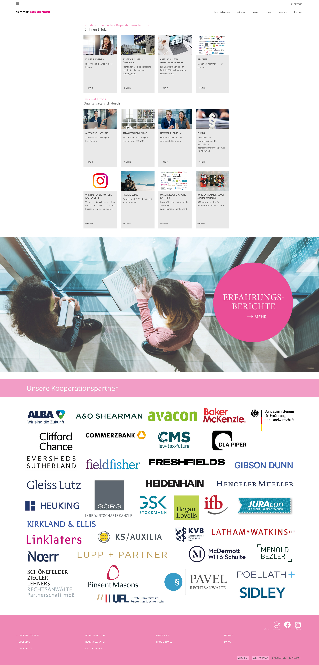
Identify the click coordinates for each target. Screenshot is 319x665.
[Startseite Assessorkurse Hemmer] (285, 3)
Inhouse (202, 59)
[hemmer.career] (159, 607)
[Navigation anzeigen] (17, 3)
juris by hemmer (93, 648)
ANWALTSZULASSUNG (96, 133)
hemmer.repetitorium (27, 635)
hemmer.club (23, 641)
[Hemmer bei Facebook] (287, 630)
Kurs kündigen (260, 658)
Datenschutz (279, 658)
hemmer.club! (131, 194)
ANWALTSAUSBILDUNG (135, 133)
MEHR (90, 88)
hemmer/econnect (95, 641)
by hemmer (296, 3)
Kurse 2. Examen (222, 12)
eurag (227, 641)
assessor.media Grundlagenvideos (171, 61)
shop (269, 12)
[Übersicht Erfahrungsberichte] (159, 371)
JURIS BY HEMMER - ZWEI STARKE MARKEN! (211, 196)
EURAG (201, 133)
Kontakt (298, 12)
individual (241, 12)
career (256, 12)
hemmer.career (24, 648)
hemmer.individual (171, 133)
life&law (228, 635)
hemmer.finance (163, 641)
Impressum (295, 658)
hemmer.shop (162, 635)
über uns (283, 12)
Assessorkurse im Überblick (133, 61)
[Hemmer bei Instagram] (298, 630)
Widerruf (243, 658)
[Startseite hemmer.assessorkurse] (33, 13)
